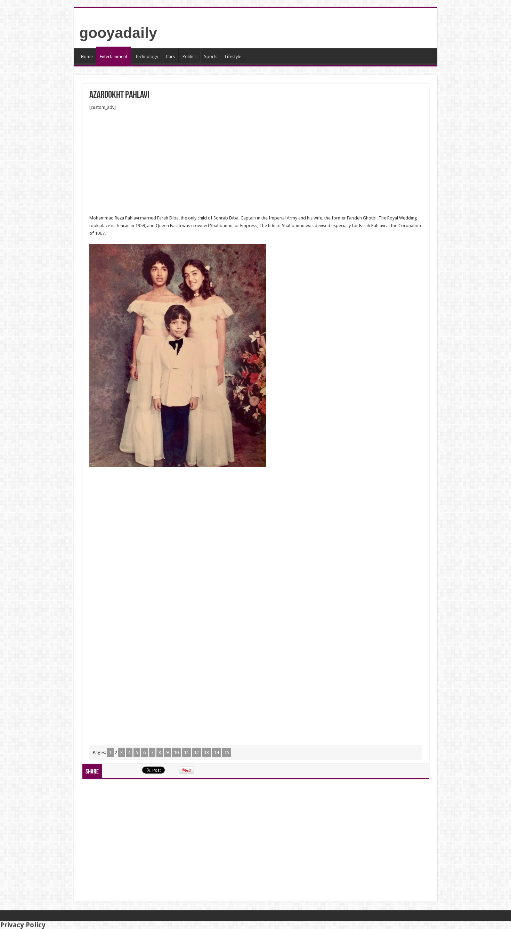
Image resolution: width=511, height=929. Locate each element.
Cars (170, 56)
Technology (146, 56)
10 (176, 752)
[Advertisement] (255, 162)
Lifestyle (233, 56)
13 (206, 752)
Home (87, 56)
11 (186, 752)
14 (216, 752)
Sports (210, 56)
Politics (189, 56)
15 (226, 752)
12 (196, 752)
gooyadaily (118, 32)
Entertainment (113, 56)
